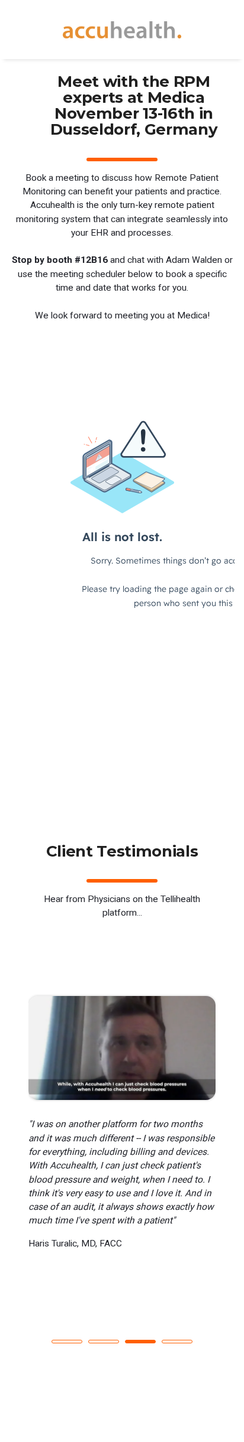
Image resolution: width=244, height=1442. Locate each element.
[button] (67, 1341)
